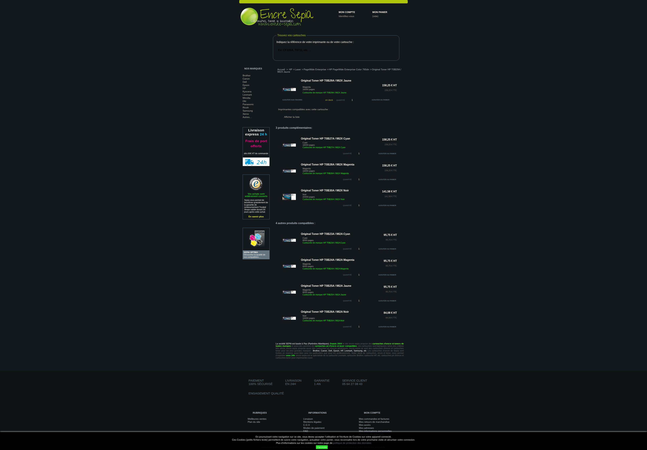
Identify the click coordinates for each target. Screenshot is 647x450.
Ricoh (246, 107)
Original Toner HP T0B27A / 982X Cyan (325, 138)
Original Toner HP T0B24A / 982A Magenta (327, 259)
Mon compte (347, 12)
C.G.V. (306, 425)
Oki (244, 101)
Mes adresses (366, 428)
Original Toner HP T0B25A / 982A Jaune (326, 285)
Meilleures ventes (257, 418)
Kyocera (247, 91)
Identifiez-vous (346, 16)
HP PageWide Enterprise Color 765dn (349, 69)
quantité (347, 153)
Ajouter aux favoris (292, 100)
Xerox (246, 114)
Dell (245, 82)
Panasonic (248, 104)
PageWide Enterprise (315, 69)
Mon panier (379, 12)
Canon (246, 78)
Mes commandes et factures (374, 419)
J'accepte (322, 447)
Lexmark (247, 94)
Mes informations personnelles (375, 431)
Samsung (248, 110)
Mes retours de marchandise (374, 422)
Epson (246, 85)
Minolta (246, 98)
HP (244, 88)
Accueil (281, 69)
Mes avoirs (365, 425)
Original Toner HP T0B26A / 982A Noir (325, 311)
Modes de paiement (314, 428)
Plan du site (254, 422)
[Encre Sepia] (277, 18)
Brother (247, 75)
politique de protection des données (352, 443)
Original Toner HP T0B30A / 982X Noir (325, 190)
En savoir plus (256, 216)
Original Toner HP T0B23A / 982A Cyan (325, 233)
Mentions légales (312, 422)
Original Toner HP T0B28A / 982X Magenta (327, 164)
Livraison (308, 418)
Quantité (340, 100)
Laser (298, 69)
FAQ (305, 431)
